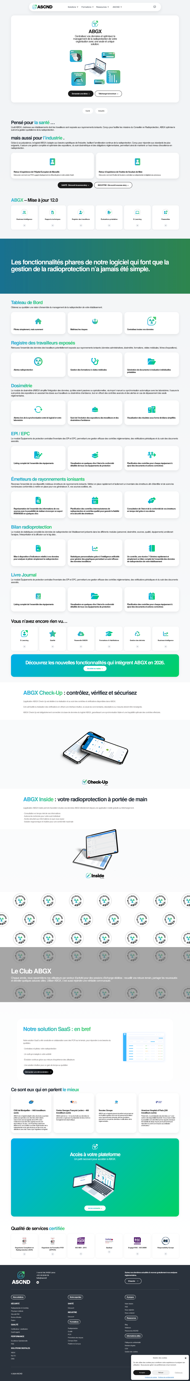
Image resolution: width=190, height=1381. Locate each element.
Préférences (179, 1372)
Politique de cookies (151, 1377)
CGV (126, 1349)
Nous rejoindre (129, 1310)
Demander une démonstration (36, 1071)
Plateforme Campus (74, 1344)
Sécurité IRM (15, 1314)
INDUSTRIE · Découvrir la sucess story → (113, 185)
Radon (13, 1320)
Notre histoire (129, 1304)
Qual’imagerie (15, 1332)
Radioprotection (73, 1328)
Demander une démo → (81, 93)
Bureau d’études (16, 1317)
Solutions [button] (72, 6)
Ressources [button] (101, 6)
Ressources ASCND (131, 1331)
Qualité (70, 1331)
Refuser (160, 1372)
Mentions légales (130, 1345)
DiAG (13, 1359)
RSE (12, 1344)
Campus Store (72, 1341)
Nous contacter (129, 1313)
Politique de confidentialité (166, 1377)
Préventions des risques (75, 1338)
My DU (13, 1356)
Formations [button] (86, 6)
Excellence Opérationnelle (19, 1341)
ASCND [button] (116, 6)
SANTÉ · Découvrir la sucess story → (75, 185)
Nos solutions (18, 1297)
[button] (186, 1358)
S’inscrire (131, 1281)
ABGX (13, 1352)
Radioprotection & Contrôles (20, 1308)
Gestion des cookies (131, 1352)
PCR (69, 1334)
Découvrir (71, 1308)
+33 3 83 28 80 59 (42, 1275)
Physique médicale (17, 1311)
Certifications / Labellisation (19, 1329)
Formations (74, 1321)
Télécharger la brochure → (108, 93)
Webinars (128, 1328)
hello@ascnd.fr (41, 1278)
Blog (126, 1325)
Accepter (142, 1372)
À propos (130, 1297)
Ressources (131, 1318)
